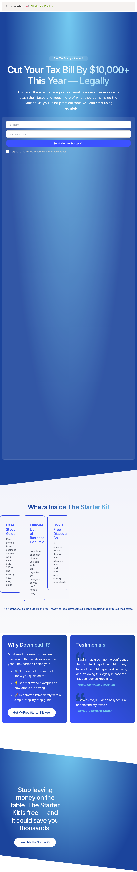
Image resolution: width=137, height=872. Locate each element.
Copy (131, 4)
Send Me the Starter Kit (35, 842)
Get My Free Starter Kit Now (31, 712)
